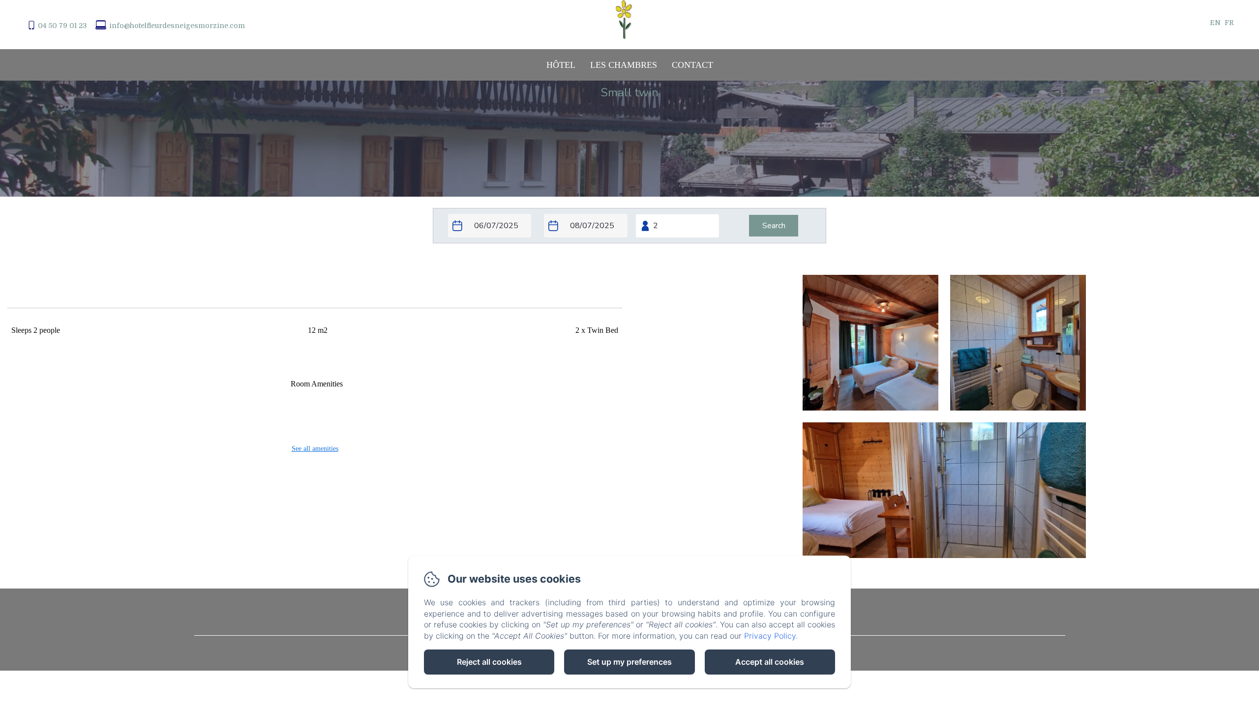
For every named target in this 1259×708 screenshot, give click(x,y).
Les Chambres (623, 65)
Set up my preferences (629, 662)
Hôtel (560, 65)
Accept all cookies (769, 662)
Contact (692, 65)
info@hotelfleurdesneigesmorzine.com (177, 26)
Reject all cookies (489, 662)
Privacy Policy (770, 636)
